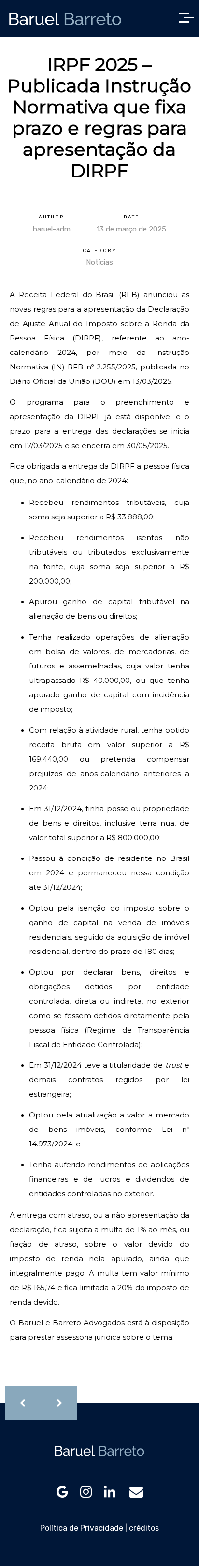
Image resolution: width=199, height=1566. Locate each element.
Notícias (99, 262)
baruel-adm (52, 229)
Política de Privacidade (81, 1528)
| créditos (142, 1528)
